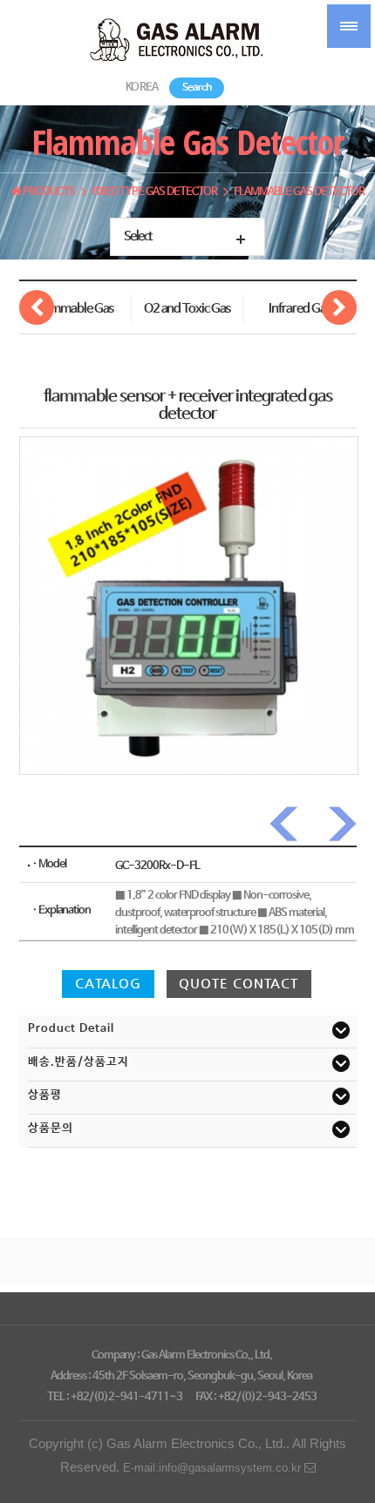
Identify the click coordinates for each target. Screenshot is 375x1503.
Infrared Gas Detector (300, 313)
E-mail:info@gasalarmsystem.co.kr (213, 1467)
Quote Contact (238, 983)
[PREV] (286, 823)
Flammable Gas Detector (74, 313)
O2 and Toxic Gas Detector (187, 313)
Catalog (108, 983)
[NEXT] (339, 823)
